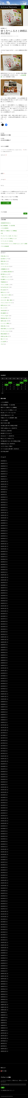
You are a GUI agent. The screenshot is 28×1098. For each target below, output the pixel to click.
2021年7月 (3, 618)
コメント (4, 155)
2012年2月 (3, 906)
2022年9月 (3, 582)
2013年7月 (3, 862)
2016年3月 (3, 779)
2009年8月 (3, 984)
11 (6, 384)
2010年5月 (3, 960)
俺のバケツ (3, 339)
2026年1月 (3, 479)
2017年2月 (3, 750)
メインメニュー (26, 7)
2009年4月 (3, 994)
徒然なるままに (4, 305)
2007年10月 (3, 1038)
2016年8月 (3, 766)
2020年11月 (3, 639)
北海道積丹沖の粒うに (6, 223)
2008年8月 (3, 1015)
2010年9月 (3, 950)
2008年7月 (3, 1017)
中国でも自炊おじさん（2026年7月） (9, 428)
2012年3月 (3, 903)
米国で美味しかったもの (6, 328)
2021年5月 (3, 624)
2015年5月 (3, 805)
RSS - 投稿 (4, 1071)
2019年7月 (3, 678)
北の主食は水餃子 (5, 451)
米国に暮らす (4, 326)
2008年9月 (3, 1012)
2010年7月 (3, 955)
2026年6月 (3, 466)
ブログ (2, 344)
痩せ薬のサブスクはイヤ (6, 433)
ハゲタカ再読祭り (5, 228)
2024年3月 (3, 536)
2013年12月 (3, 849)
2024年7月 (3, 525)
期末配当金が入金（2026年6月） (8, 443)
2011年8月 (3, 921)
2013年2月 (3, 875)
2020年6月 (3, 652)
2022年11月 (3, 577)
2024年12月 (3, 512)
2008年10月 (3, 1009)
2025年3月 (3, 504)
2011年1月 (3, 939)
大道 (2, 233)
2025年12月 (3, 481)
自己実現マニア (4, 28)
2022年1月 (3, 603)
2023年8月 (3, 554)
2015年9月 (3, 794)
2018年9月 (3, 701)
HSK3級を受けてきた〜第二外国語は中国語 (10, 441)
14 (17, 384)
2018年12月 (3, 694)
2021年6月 (3, 621)
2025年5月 (3, 499)
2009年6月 (3, 989)
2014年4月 (3, 839)
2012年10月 (3, 885)
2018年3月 (3, 717)
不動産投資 (3, 282)
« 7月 (2, 393)
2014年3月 (3, 841)
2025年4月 (3, 502)
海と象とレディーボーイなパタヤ (8, 412)
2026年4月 (3, 471)
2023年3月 (3, 567)
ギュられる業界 (4, 420)
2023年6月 (3, 559)
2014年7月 (3, 831)
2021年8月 (3, 616)
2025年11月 (3, 484)
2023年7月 (3, 556)
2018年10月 (3, 699)
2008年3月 (3, 1025)
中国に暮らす (4, 256)
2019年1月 (3, 691)
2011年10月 (3, 916)
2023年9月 (3, 551)
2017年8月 (3, 735)
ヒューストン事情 (5, 323)
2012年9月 (3, 888)
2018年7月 (3, 706)
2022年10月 (3, 580)
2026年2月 (3, 476)
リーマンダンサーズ (5, 266)
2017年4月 (3, 745)
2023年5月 (3, 561)
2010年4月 (3, 963)
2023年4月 (3, 564)
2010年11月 (3, 945)
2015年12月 (3, 787)
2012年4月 (3, 901)
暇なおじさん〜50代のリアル (7, 438)
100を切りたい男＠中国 (6, 430)
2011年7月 (3, 924)
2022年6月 (3, 590)
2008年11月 (3, 1007)
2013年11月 (3, 851)
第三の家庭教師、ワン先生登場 (8, 225)
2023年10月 (3, 549)
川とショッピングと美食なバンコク (9, 238)
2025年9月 (3, 489)
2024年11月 (3, 515)
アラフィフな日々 (5, 315)
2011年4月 (3, 932)
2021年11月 (3, 608)
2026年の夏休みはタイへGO (7, 415)
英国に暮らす (4, 261)
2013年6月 (3, 864)
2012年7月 (3, 893)
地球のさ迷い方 (4, 320)
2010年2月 (3, 968)
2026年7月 (3, 463)
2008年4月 (3, 1022)
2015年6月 (3, 802)
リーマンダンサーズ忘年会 (7, 241)
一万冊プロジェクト (5, 276)
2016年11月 (3, 758)
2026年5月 (3, 468)
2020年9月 (3, 644)
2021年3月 (3, 629)
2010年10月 (3, 947)
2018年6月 (3, 709)
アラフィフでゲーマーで (6, 302)
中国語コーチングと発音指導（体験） (9, 417)
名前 (2, 173)
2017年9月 (3, 732)
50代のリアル (4, 263)
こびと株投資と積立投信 (6, 271)
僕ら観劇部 (3, 313)
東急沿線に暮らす (5, 318)
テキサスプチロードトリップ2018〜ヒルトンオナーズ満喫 (14, 243)
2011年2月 (3, 937)
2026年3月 (3, 473)
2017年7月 (3, 738)
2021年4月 (3, 626)
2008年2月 (3, 1028)
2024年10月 (3, 517)
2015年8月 (3, 797)
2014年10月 (3, 823)
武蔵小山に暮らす (5, 336)
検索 (25, 213)
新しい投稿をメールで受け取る (10, 199)
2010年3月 (3, 965)
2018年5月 (3, 712)
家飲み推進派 (4, 333)
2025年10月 (3, 486)
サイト (2, 185)
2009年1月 (3, 1002)
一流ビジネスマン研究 (6, 295)
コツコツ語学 (4, 297)
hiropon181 (9, 36)
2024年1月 (3, 541)
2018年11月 (3, 696)
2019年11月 (3, 670)
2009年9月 (3, 981)
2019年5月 (3, 681)
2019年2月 (3, 688)
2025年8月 (3, 492)
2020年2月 (3, 662)
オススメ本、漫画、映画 (6, 300)
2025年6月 (3, 497)
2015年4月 (3, 807)
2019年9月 (3, 673)
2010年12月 (3, 942)
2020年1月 (3, 665)
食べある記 (3, 289)
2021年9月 (3, 613)
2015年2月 (3, 813)
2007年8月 (3, 1040)
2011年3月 (3, 934)
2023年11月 (3, 546)
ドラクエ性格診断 (5, 246)
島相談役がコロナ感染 (6, 134)
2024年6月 (3, 528)
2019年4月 (3, 683)
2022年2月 (3, 600)
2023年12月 (3, 543)
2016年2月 (3, 782)
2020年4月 (3, 657)
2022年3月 (3, 598)
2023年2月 (3, 569)
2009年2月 (3, 999)
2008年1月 (3, 1030)
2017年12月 (3, 725)
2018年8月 (3, 704)
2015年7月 (3, 800)
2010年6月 (3, 958)
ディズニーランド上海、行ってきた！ (9, 235)
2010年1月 (3, 971)
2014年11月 (3, 820)
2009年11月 (3, 976)
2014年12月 (3, 818)
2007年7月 (3, 1043)
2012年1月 (3, 908)
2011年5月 (3, 929)
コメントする (15, 36)
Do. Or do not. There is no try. (9, 7)
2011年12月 (3, 911)
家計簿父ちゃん (4, 274)
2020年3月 (3, 660)
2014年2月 (3, 844)
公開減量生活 (4, 269)
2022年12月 (3, 574)
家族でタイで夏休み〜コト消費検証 (9, 230)
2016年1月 (3, 784)
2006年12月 (3, 1048)
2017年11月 (3, 727)
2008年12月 (3, 1004)
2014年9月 (3, 826)
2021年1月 (3, 634)
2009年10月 (3, 978)
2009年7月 (3, 986)
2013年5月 (3, 867)
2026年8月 (3, 460)
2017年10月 (3, 730)
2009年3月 (3, 996)
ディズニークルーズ (5, 331)
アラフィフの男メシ (5, 284)
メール (3, 179)
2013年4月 (3, 870)
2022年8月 (3, 585)
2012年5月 (3, 898)
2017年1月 (3, 753)
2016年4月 (3, 776)
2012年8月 (3, 890)
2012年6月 (3, 895)
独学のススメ (4, 292)
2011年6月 (3, 927)
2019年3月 (3, 686)
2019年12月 (3, 668)
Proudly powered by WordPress (7, 1096)
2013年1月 (3, 877)
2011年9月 (3, 919)
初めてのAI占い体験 (5, 423)
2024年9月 (3, 520)
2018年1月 (3, 722)
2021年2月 (3, 631)
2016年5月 (3, 774)
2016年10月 (3, 761)
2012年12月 (3, 880)
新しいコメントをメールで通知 (10, 196)
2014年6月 (3, 833)
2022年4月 (3, 595)
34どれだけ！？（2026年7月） (8, 436)
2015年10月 (3, 792)
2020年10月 (3, 642)
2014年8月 (3, 828)
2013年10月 (3, 854)
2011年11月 (3, 914)
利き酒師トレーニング (6, 279)
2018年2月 (3, 719)
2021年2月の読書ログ (6, 139)
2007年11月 (3, 1035)
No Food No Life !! (5, 287)
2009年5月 (3, 991)
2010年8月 (3, 952)
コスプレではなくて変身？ (7, 446)
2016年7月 (3, 769)
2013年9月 (3, 857)
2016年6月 (3, 771)
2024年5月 (3, 530)
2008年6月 (3, 1020)
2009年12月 (3, 973)
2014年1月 (3, 846)
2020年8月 (3, 647)
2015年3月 (3, 810)
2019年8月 (3, 675)
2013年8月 (3, 859)
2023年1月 (3, 572)
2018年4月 (3, 714)
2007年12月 (3, 1033)
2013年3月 (3, 872)
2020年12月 (3, 637)
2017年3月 (3, 748)
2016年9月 (3, 763)
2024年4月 (3, 533)
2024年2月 (3, 538)
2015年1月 (3, 815)
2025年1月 (3, 510)
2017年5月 (3, 743)
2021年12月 (3, 605)
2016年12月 (3, 756)
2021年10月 (3, 611)
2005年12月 (3, 1051)
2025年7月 (3, 494)
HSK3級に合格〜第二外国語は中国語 (9, 425)
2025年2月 (3, 507)
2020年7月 (3, 649)
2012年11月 (3, 883)
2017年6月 (3, 740)
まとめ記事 (3, 341)
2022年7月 (3, 587)
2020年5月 (3, 655)
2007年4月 (3, 1046)
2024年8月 (3, 523)
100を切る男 (3, 310)
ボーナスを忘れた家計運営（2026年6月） (10, 448)
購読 (3, 1087)
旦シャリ (3, 307)
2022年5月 (3, 593)
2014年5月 (3, 836)
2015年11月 (3, 789)
